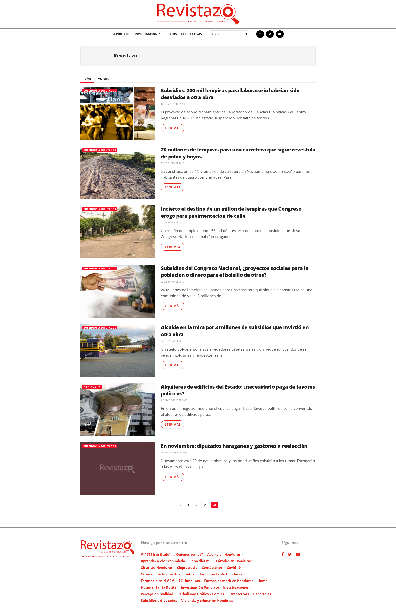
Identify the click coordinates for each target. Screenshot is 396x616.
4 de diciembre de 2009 (174, 400)
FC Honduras (189, 580)
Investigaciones (148, 34)
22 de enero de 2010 (172, 163)
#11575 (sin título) (155, 554)
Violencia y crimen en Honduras (207, 600)
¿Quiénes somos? (188, 554)
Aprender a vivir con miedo (163, 561)
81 (205, 505)
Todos (87, 78)
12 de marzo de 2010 (173, 103)
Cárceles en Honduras (234, 561)
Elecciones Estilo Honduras (220, 574)
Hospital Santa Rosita (159, 587)
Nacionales (92, 387)
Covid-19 (234, 567)
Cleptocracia (187, 567)
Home (262, 580)
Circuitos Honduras (157, 567)
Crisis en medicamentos (160, 574)
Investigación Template (200, 587)
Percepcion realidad (157, 594)
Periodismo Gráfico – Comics (201, 594)
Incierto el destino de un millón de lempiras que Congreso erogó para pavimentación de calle (231, 212)
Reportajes (121, 34)
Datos (172, 34)
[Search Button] (246, 34)
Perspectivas (191, 34)
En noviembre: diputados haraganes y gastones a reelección (234, 445)
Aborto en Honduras (224, 554)
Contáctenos (212, 567)
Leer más (172, 128)
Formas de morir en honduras (228, 580)
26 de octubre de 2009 (174, 452)
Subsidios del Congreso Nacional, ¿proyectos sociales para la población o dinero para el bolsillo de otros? (234, 271)
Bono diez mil (200, 561)
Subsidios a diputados (100, 90)
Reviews (103, 78)
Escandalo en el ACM (157, 580)
